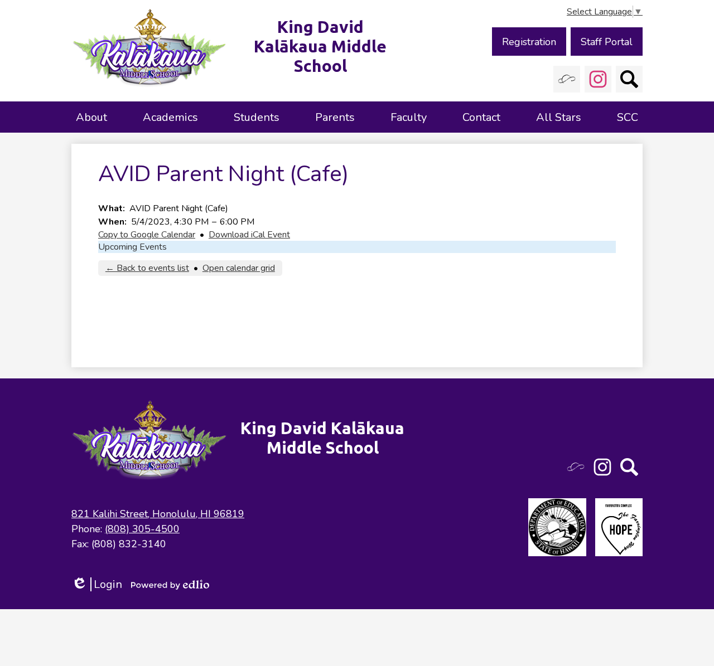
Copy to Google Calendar (146, 235)
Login (96, 584)
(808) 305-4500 (142, 529)
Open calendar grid (238, 268)
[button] (91, 117)
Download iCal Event (249, 235)
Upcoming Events (132, 247)
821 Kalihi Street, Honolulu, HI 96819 (157, 514)
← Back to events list (147, 268)
